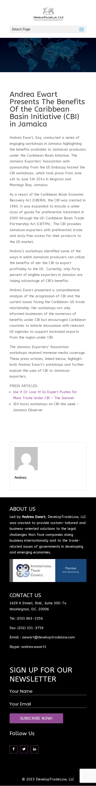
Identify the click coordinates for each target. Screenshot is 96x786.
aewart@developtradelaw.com (48, 637)
